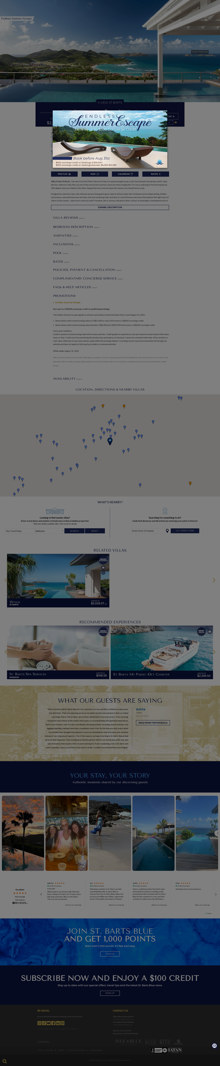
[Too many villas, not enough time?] (214, 1046)
